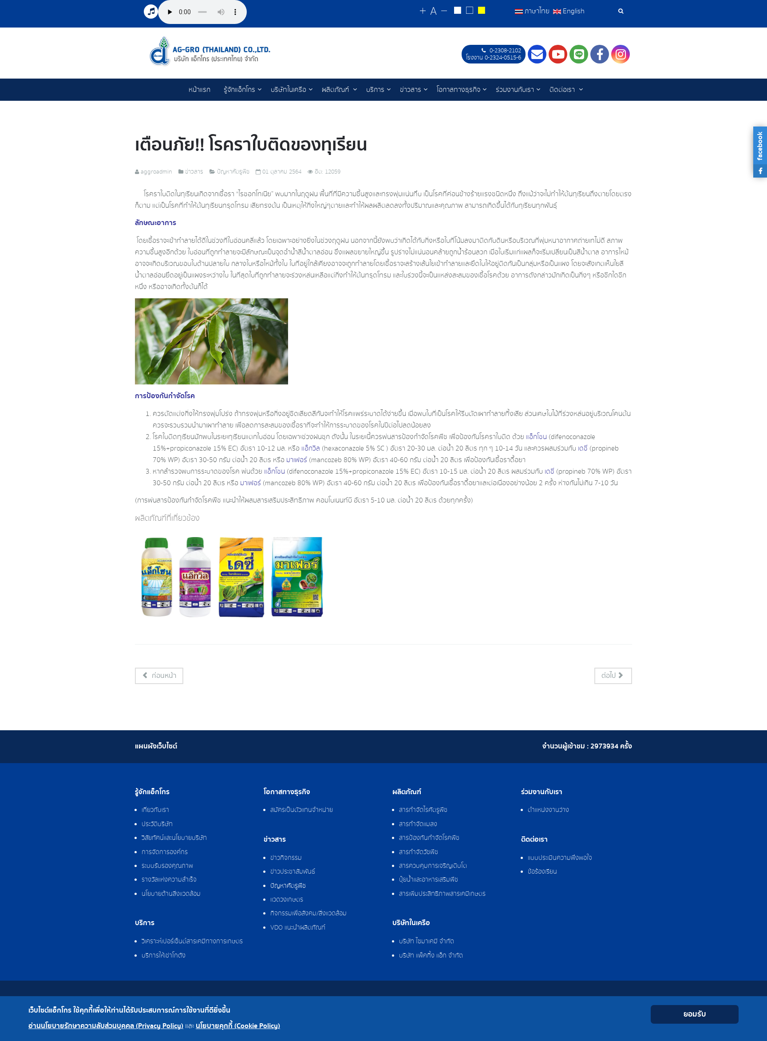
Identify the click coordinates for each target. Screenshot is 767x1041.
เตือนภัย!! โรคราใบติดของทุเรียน (251, 145)
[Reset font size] (433, 11)
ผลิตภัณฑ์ (336, 90)
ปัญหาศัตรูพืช (288, 886)
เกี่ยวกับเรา (155, 810)
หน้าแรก (199, 90)
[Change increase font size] (423, 11)
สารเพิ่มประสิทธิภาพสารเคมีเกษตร (442, 894)
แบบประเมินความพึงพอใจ (560, 858)
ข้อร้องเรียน (542, 871)
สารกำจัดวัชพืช (418, 852)
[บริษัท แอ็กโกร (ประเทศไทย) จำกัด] (210, 51)
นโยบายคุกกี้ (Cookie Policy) (238, 1026)
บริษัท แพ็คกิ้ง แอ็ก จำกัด (431, 955)
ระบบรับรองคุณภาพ (167, 866)
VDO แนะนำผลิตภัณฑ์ (297, 927)
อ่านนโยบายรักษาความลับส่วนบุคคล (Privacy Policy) (105, 1026)
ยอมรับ (695, 1014)
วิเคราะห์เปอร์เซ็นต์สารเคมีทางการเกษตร (192, 941)
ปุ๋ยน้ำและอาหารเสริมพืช (428, 879)
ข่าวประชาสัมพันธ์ (292, 871)
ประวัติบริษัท (157, 824)
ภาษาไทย (537, 11)
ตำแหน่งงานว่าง (548, 810)
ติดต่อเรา (563, 90)
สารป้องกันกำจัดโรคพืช (429, 838)
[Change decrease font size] (444, 11)
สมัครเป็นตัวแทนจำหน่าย (301, 810)
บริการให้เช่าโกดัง (164, 955)
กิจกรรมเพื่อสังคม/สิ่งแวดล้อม (308, 913)
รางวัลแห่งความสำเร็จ (169, 879)
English (573, 11)
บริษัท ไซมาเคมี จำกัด (426, 941)
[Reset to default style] (469, 11)
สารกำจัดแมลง (418, 824)
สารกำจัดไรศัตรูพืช (423, 810)
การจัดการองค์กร (165, 852)
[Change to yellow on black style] (481, 11)
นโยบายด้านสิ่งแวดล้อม (171, 894)
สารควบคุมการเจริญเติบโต (433, 866)
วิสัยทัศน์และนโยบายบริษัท (174, 838)
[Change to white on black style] (457, 11)
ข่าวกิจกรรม (286, 858)
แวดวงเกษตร (286, 899)
